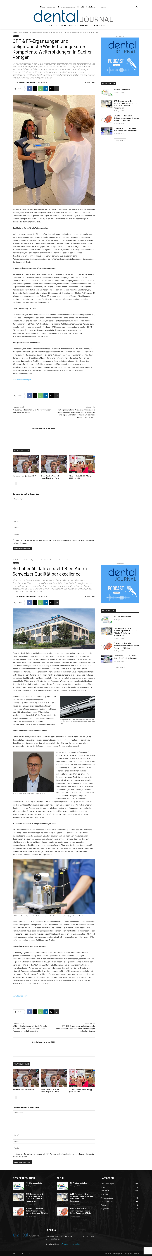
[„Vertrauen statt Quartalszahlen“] (26, 464)
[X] (35, 88)
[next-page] (17, 483)
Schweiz (20, 32)
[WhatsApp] (40, 88)
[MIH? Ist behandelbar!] (106, 92)
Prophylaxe (73, 472)
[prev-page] (14, 483)
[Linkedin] (45, 88)
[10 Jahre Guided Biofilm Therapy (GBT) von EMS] (82, 464)
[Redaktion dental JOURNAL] (14, 82)
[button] (136, 7)
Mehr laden (119, 140)
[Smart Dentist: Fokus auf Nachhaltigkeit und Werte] (54, 464)
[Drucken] (56, 88)
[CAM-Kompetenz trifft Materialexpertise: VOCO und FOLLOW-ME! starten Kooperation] (106, 104)
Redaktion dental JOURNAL (27, 82)
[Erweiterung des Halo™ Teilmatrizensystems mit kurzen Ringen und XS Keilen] (106, 119)
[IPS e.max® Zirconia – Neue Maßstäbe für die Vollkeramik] (106, 131)
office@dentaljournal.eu (70, 1244)
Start (14, 32)
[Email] (51, 88)
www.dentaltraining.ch (22, 380)
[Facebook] (29, 88)
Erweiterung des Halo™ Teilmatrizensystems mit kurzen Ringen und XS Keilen (126, 118)
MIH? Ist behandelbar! (122, 89)
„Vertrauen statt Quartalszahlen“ (24, 476)
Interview (16, 472)
